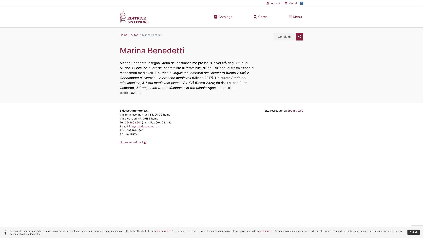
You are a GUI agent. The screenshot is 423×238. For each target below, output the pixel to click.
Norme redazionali (132, 142)
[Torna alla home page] (134, 22)
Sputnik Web (295, 110)
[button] (260, 17)
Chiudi (413, 232)
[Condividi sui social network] (299, 36)
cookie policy (163, 231)
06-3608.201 (133, 122)
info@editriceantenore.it (144, 126)
